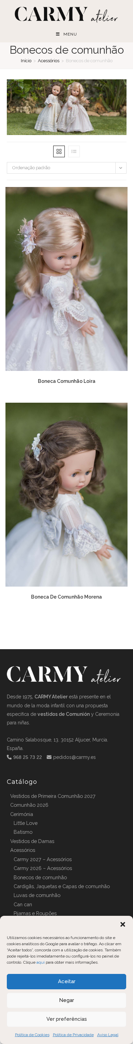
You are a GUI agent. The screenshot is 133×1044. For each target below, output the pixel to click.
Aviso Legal (107, 1034)
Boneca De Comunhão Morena (66, 597)
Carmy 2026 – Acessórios (43, 868)
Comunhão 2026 (29, 805)
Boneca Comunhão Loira (66, 381)
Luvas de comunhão (37, 895)
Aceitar (66, 981)
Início (26, 60)
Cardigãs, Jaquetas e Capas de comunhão (62, 886)
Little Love (26, 823)
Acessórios (48, 60)
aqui (40, 962)
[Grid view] (59, 151)
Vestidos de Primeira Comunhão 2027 (52, 796)
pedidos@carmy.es (74, 757)
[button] (122, 924)
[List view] (74, 151)
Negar (66, 1000)
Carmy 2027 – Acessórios (43, 859)
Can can (23, 904)
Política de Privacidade (73, 1034)
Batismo (23, 832)
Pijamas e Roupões (35, 913)
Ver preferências (66, 1019)
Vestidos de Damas (32, 841)
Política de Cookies (32, 1034)
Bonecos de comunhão (40, 877)
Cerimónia (21, 814)
